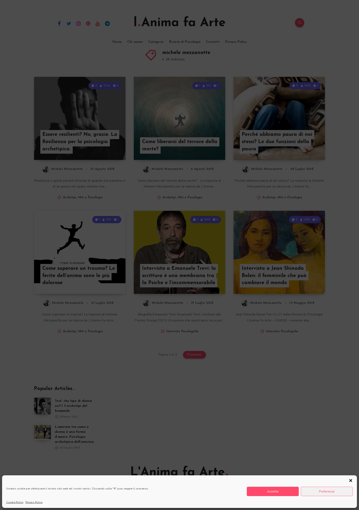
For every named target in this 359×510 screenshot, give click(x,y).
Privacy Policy (34, 502)
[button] (351, 480)
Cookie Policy (14, 502)
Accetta (272, 491)
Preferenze (327, 491)
